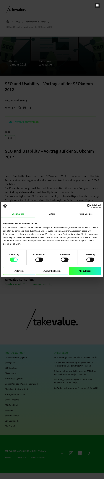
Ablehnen (19, 271)
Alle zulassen (85, 271)
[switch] (39, 260)
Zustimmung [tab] (18, 214)
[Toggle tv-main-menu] (97, 5)
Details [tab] (52, 214)
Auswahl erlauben (52, 271)
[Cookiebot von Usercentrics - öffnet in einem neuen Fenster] (89, 206)
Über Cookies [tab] (85, 214)
